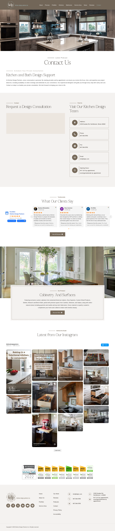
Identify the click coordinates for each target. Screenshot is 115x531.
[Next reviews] (110, 216)
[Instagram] (8, 506)
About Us (41, 498)
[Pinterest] (32, 506)
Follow (106, 345)
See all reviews (11, 220)
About (41, 5)
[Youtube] (28, 506)
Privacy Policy (57, 510)
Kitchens (61, 5)
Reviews (91, 5)
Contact (99, 5)
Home (40, 494)
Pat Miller (93, 208)
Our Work (56, 494)
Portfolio (54, 5)
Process (47, 5)
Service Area (78, 5)
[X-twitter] (18, 506)
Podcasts (56, 502)
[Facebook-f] (13, 506)
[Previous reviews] (32, 216)
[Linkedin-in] (23, 506)
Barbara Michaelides (43, 208)
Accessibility (57, 514)
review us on (21, 220)
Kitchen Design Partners (17, 214)
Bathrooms (69, 5)
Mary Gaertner (68, 208)
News (85, 5)
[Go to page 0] (68, 228)
